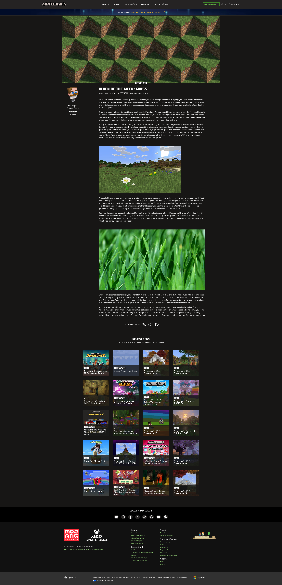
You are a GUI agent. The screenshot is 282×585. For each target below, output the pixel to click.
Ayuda (162, 544)
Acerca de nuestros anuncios (166, 577)
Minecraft (134, 533)
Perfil (161, 561)
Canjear (162, 564)
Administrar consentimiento (94, 549)
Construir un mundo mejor (139, 558)
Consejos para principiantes (168, 542)
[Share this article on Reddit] (150, 324)
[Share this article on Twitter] (144, 324)
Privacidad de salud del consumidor (118, 577)
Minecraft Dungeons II (138, 535)
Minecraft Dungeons (137, 538)
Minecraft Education (137, 543)
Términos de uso (136, 577)
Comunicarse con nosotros (168, 555)
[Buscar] (224, 4)
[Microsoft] (199, 577)
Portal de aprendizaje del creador (141, 550)
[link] (116, 517)
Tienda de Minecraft (166, 535)
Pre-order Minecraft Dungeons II (147, 12)
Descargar (163, 552)
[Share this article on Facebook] (157, 324)
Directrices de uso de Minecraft (74, 549)
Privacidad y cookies (99, 577)
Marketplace (164, 533)
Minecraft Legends (137, 541)
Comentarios (164, 547)
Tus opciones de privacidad (104, 580)
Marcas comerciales (149, 577)
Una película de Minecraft (139, 560)
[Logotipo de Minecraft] (54, 4)
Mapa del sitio (164, 550)
